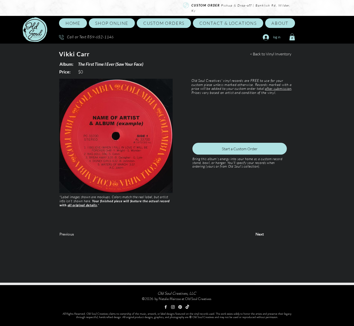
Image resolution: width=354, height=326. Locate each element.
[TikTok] (187, 307)
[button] (112, 23)
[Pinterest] (180, 307)
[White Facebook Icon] (165, 307)
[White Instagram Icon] (172, 307)
